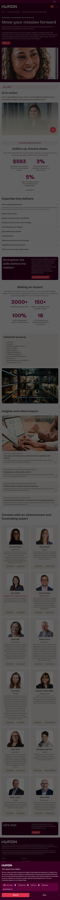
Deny (44, 895)
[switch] (8, 885)
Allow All (15, 895)
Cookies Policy (22, 880)
